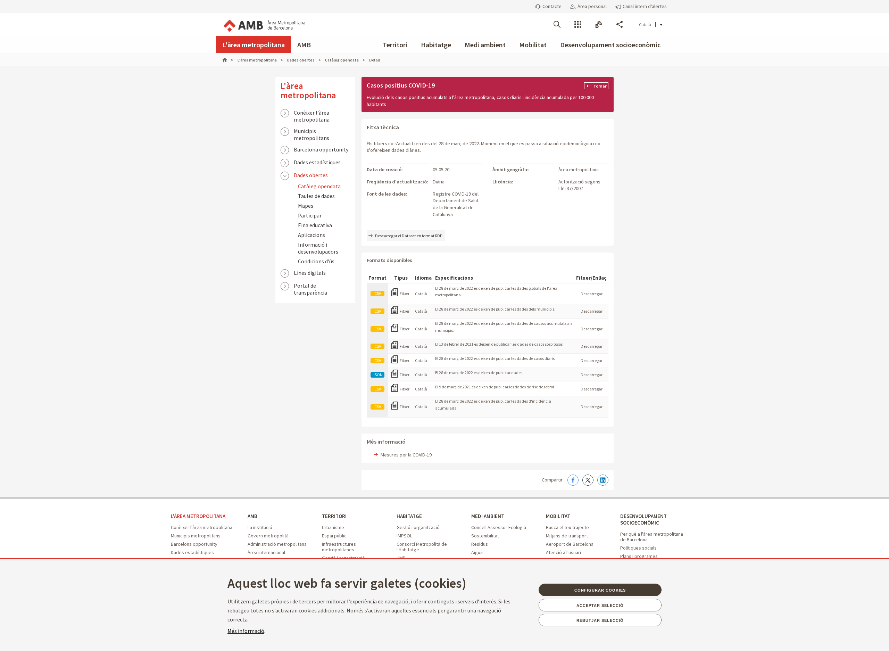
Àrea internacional (266, 552)
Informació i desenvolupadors (318, 248)
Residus (479, 544)
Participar (310, 215)
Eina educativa (315, 225)
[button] (548, 6)
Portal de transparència (310, 286)
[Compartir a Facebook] (573, 480)
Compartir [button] (619, 24)
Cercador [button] (557, 24)
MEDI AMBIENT (487, 516)
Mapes (305, 205)
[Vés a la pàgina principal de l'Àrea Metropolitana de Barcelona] (264, 24)
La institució (260, 527)
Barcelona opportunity (321, 149)
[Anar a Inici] (227, 60)
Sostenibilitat (485, 536)
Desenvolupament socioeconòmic (610, 44)
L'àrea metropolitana (253, 44)
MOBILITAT (558, 516)
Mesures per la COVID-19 (406, 455)
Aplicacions (311, 234)
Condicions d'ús (316, 261)
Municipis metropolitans (311, 131)
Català (645, 24)
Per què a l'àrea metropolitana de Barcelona (651, 537)
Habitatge (436, 44)
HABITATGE (409, 516)
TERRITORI (334, 516)
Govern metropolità (268, 536)
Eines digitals (310, 272)
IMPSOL (404, 536)
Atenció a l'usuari (563, 552)
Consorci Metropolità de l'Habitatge (422, 547)
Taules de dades (316, 195)
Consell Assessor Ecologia (498, 527)
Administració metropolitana (277, 544)
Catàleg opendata (319, 186)
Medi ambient (485, 44)
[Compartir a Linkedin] (602, 480)
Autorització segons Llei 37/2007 (579, 185)
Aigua (477, 552)
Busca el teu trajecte (567, 527)
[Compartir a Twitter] (587, 480)
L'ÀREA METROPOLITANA (198, 516)
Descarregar (592, 293)
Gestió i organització (418, 527)
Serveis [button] (577, 24)
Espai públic (334, 536)
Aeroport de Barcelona (569, 544)
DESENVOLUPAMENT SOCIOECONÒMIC (643, 519)
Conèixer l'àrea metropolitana (312, 113)
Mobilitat (533, 44)
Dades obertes (311, 175)
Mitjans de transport (567, 536)
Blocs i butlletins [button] (598, 24)
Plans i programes (639, 556)
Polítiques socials (638, 548)
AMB (304, 44)
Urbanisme (333, 527)
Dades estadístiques (317, 162)
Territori (395, 44)
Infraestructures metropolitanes (339, 547)
